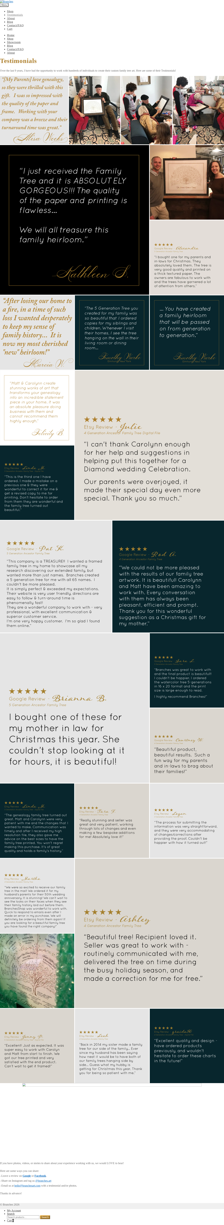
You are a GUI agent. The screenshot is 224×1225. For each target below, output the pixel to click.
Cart (9, 28)
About (11, 18)
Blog (10, 21)
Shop (10, 11)
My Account (14, 1210)
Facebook (40, 1175)
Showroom (14, 42)
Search (11, 1213)
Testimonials (15, 14)
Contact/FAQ (15, 25)
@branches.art (43, 1180)
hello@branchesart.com (27, 1185)
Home (11, 35)
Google (27, 1175)
